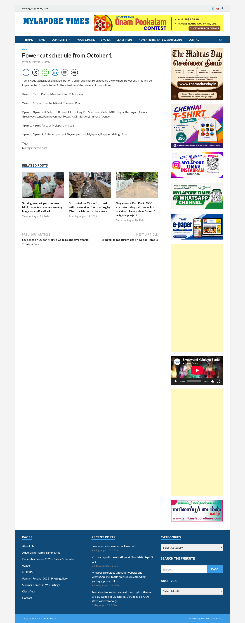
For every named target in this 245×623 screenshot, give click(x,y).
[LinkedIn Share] (55, 72)
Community (59, 39)
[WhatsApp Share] (45, 72)
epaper (105, 39)
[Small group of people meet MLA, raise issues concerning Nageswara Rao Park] (43, 199)
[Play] (176, 381)
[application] (197, 370)
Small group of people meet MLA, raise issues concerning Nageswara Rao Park (42, 207)
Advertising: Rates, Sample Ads (160, 39)
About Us (28, 546)
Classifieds (125, 39)
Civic (42, 39)
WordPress (206, 618)
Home (29, 39)
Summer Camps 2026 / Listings (41, 585)
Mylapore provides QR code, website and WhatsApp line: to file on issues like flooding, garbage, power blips (119, 577)
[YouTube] (218, 8)
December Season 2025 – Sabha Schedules (48, 559)
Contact (195, 39)
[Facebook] (222, 8)
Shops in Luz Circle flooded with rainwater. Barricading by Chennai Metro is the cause (90, 207)
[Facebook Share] (26, 72)
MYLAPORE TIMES (47, 618)
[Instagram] (213, 8)
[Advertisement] (197, 298)
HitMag (219, 618)
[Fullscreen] (218, 381)
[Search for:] (192, 569)
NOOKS (27, 572)
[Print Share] (74, 72)
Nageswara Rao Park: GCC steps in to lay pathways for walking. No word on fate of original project (135, 209)
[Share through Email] (64, 72)
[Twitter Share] (35, 72)
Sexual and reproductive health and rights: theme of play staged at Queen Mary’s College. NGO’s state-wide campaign (121, 596)
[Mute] (212, 381)
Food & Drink (86, 39)
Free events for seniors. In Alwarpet (113, 546)
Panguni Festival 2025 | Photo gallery (45, 578)
